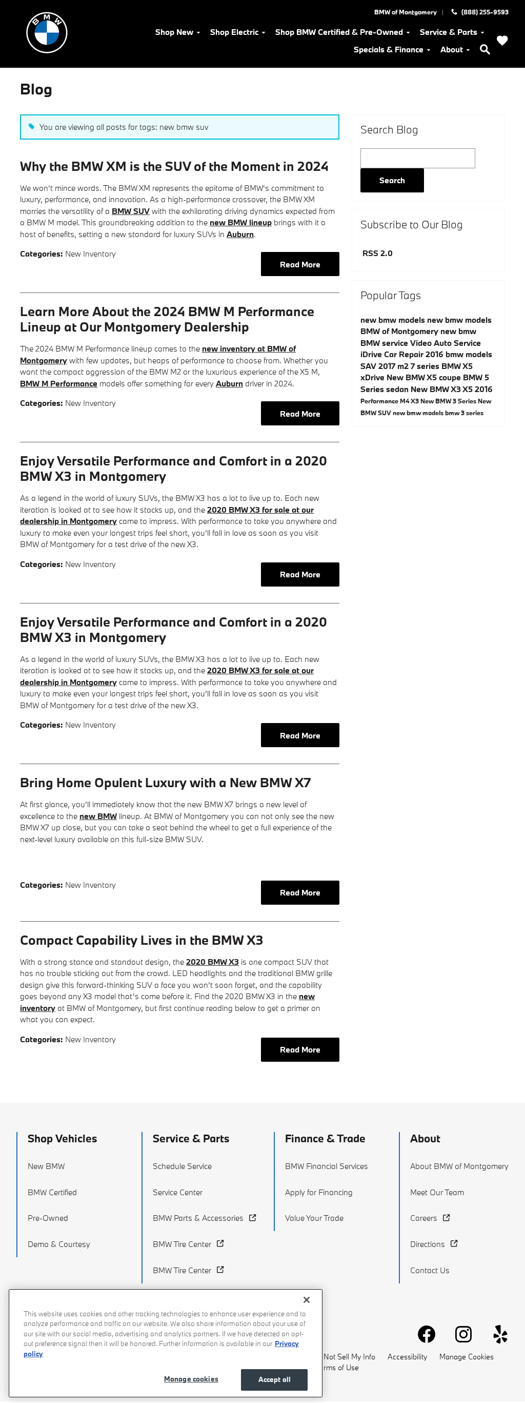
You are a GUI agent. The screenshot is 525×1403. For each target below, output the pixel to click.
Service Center (178, 1192)
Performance (380, 401)
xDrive (373, 377)
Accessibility (407, 1356)
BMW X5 (457, 366)
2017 (387, 366)
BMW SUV (131, 211)
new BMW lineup (241, 222)
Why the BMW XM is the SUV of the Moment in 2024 (174, 166)
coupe (451, 377)
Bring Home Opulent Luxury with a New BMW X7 (165, 782)
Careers (423, 1218)
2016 (484, 389)
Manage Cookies (466, 1356)
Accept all (274, 1379)
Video (422, 343)
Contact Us (430, 1270)
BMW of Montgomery (400, 331)
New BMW (46, 1166)
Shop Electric (234, 32)
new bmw (458, 331)
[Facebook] (422, 1330)
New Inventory (90, 253)
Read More (300, 264)
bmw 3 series (464, 412)
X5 (468, 389)
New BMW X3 (436, 389)
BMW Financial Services (326, 1166)
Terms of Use (337, 1367)
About (451, 49)
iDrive (372, 354)
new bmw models (393, 320)
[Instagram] (459, 1330)
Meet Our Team (437, 1192)
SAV (369, 366)
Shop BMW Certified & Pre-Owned (339, 32)
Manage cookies (191, 1378)
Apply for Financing (319, 1192)
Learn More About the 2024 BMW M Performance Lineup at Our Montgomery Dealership (167, 319)
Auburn (240, 234)
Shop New (174, 32)
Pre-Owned (48, 1218)
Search (392, 180)
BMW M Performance (58, 383)
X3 (415, 401)
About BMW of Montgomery (459, 1166)
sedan (398, 389)
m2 (404, 366)
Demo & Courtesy (59, 1244)
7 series (426, 366)
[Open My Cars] (502, 41)
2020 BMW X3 (212, 962)
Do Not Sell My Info (343, 1356)
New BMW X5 (413, 377)
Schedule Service (182, 1166)
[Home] (47, 33)
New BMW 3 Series (449, 401)
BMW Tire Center (182, 1244)
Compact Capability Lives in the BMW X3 (142, 939)
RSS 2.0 (376, 253)
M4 (405, 401)
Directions (427, 1244)
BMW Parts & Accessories (198, 1218)
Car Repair (405, 354)
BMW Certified (52, 1192)
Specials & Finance (388, 49)
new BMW (98, 816)
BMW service (385, 343)
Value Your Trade (314, 1218)
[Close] (306, 1300)
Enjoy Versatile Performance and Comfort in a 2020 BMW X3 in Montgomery (173, 468)
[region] (165, 1343)
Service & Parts (448, 32)
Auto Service (457, 343)
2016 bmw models (459, 354)
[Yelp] (496, 1330)
